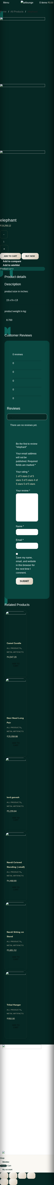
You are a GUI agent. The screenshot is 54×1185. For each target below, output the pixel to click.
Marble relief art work (12, 1102)
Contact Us (7, 1074)
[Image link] (21, 1052)
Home (3, 11)
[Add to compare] (9, 965)
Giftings (5, 1133)
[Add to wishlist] (8, 924)
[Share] (22, 1176)
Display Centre (9, 1079)
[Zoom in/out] (4, 1176)
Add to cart (10, 256)
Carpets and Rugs (11, 1112)
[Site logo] (27, 2)
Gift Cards (7, 1084)
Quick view (15, 965)
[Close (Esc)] (31, 1176)
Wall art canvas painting (13, 1097)
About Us (6, 1069)
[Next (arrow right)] (13, 1182)
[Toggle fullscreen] (13, 1176)
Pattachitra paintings (12, 1107)
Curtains (6, 1127)
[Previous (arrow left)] (4, 1182)
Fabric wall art (9, 1122)
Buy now (30, 256)
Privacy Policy (8, 1138)
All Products (17, 11)
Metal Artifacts (15, 945)
